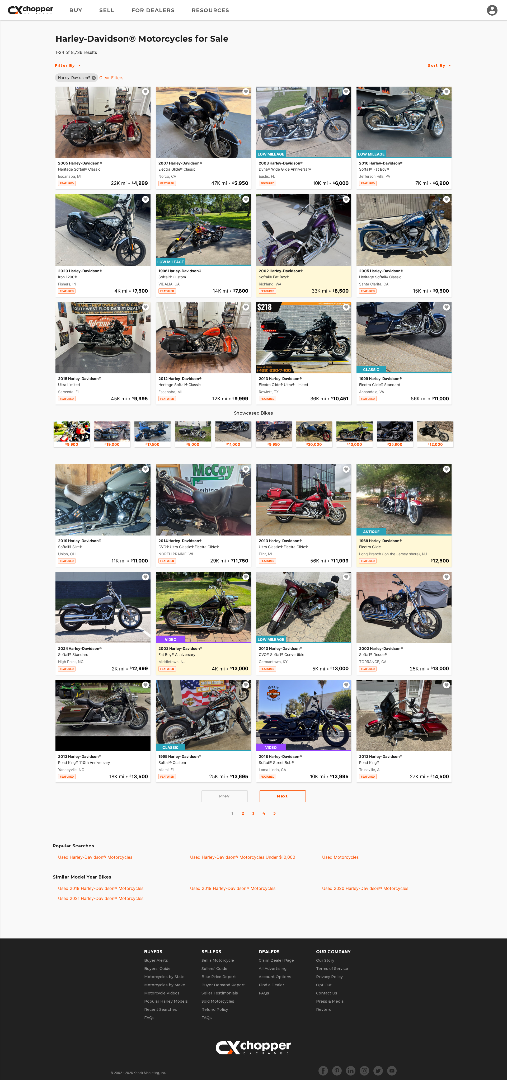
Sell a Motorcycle (217, 960)
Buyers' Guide (157, 968)
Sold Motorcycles (217, 1001)
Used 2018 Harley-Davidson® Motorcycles (100, 888)
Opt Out (324, 985)
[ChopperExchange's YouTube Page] (392, 1071)
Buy (75, 10)
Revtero (323, 1009)
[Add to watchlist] (145, 91)
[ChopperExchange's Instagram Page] (364, 1071)
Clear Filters (111, 77)
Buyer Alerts (156, 960)
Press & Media (330, 1001)
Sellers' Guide (214, 968)
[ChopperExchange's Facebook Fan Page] (323, 1071)
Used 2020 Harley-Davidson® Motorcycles (365, 888)
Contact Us (326, 993)
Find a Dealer (271, 985)
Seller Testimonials (219, 993)
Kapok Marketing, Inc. (150, 1073)
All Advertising (273, 968)
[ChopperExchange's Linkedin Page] (350, 1071)
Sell (106, 10)
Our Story (325, 960)
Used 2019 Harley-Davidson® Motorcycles (232, 888)
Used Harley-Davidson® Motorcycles (95, 857)
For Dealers (153, 10)
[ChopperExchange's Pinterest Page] (337, 1071)
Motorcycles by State (164, 976)
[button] (74, 77)
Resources (210, 10)
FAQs (149, 1017)
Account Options (275, 976)
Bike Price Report (218, 976)
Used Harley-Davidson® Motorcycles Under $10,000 (242, 857)
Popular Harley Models (166, 1001)
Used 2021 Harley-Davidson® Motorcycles (100, 898)
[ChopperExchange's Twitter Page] (378, 1071)
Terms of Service (332, 968)
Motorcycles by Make (164, 985)
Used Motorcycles (340, 857)
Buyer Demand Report (223, 985)
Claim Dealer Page (276, 960)
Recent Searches (160, 1009)
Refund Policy (214, 1009)
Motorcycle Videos (162, 993)
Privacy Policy (329, 976)
